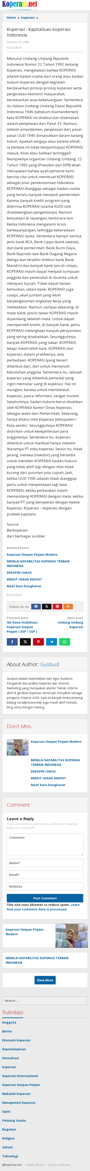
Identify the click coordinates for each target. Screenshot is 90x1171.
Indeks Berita (35, 1165)
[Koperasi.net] (19, 5)
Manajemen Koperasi (18, 1103)
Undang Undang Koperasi (70, 622)
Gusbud (49, 664)
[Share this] (12, 642)
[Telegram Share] (51, 642)
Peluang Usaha (14, 1120)
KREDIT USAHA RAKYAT (24, 579)
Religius (8, 1138)
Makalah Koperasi (16, 1094)
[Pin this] (38, 642)
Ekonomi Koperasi (16, 1040)
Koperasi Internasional (20, 1076)
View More (45, 980)
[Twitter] (47, 606)
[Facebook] (36, 606)
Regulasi (9, 1129)
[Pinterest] (57, 606)
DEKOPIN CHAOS (19, 572)
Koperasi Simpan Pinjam (21, 1085)
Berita (7, 1031)
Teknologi (10, 1156)
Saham (7, 1147)
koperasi (9, 1067)
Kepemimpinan (14, 1049)
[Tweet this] (25, 642)
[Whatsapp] (64, 642)
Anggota (9, 1022)
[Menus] (85, 5)
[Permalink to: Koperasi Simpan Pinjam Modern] (18, 747)
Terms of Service (59, 1165)
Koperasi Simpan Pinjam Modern (32, 554)
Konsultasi (10, 1058)
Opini (6, 1111)
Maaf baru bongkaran (24, 586)
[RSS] (68, 606)
